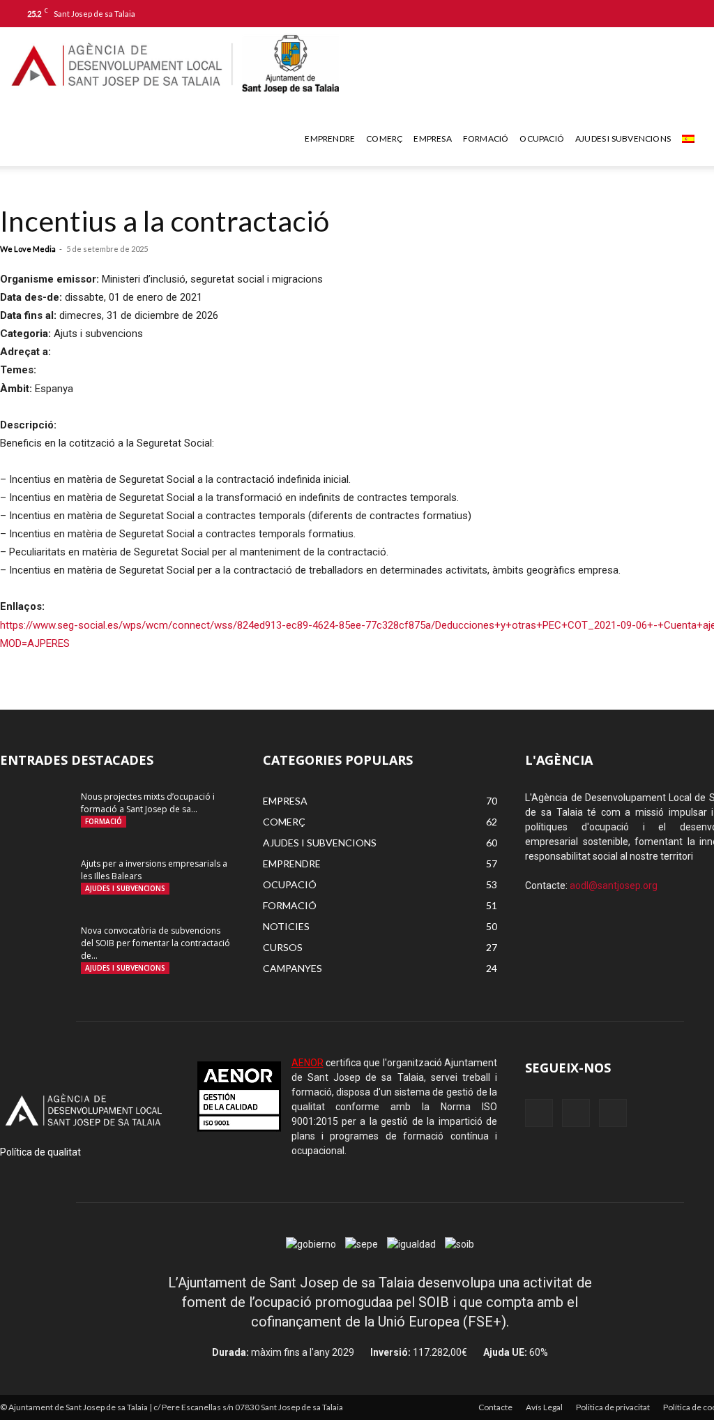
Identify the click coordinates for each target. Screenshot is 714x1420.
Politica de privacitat (613, 1407)
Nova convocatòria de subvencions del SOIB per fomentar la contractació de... (155, 943)
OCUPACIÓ (541, 138)
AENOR (307, 1062)
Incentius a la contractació (164, 221)
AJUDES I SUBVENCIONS (623, 138)
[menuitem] (690, 139)
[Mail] (666, 13)
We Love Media (28, 248)
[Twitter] (689, 13)
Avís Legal (544, 1407)
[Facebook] (643, 13)
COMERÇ (384, 138)
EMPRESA (432, 138)
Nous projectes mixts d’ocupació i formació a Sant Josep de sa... (148, 803)
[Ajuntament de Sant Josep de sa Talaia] (290, 63)
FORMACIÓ (486, 138)
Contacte (495, 1407)
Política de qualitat (40, 1152)
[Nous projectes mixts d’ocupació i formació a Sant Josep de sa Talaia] (35, 815)
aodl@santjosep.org (614, 885)
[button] (622, 12)
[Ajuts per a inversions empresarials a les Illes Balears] (35, 882)
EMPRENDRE (330, 138)
